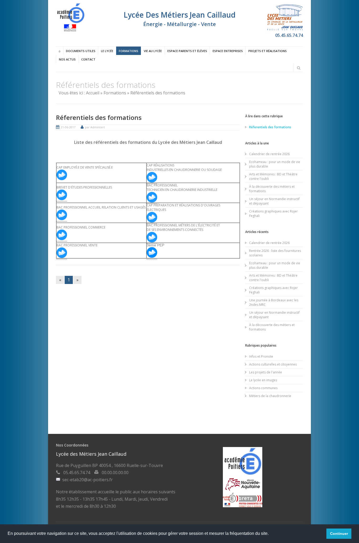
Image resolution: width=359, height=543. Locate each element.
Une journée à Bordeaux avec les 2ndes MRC (273, 302)
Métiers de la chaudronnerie (270, 396)
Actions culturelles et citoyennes (273, 364)
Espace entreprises (228, 51)
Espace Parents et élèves (187, 51)
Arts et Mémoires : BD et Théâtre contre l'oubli (273, 176)
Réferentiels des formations (99, 117)
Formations (128, 51)
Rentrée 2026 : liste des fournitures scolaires (275, 252)
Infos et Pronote (261, 356)
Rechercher (298, 67)
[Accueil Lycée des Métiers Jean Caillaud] (70, 30)
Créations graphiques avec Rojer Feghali (273, 213)
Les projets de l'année (265, 372)
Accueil (92, 93)
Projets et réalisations (267, 51)
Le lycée (107, 51)
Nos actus (67, 59)
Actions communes (263, 388)
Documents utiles (80, 51)
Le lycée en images (263, 380)
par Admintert (95, 127)
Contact (88, 59)
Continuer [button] (339, 533)
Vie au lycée (153, 51)
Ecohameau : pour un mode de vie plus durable (274, 164)
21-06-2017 (68, 127)
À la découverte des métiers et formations (272, 188)
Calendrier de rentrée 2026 (269, 154)
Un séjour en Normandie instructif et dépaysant (274, 201)
